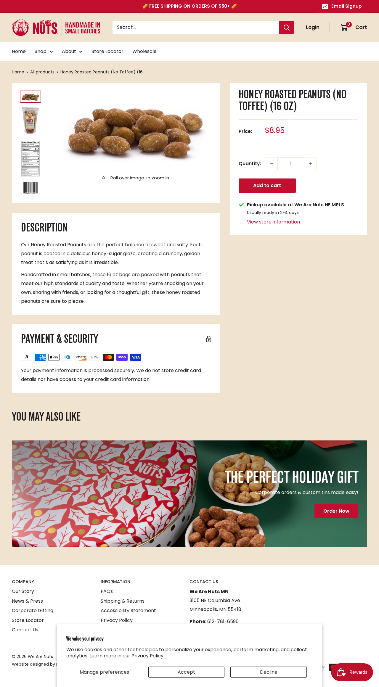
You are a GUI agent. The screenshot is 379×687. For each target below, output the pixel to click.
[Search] (286, 27)
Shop (40, 51)
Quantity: (250, 163)
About (69, 51)
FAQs (107, 591)
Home (19, 51)
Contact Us (25, 629)
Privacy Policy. (147, 655)
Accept (186, 672)
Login (312, 27)
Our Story (23, 591)
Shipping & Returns (122, 601)
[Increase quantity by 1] (310, 163)
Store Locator (107, 51)
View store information (273, 221)
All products (42, 72)
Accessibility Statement (128, 610)
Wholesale (144, 51)
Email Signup (346, 6)
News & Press (27, 601)
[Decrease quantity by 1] (271, 163)
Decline (268, 672)
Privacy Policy (117, 620)
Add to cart (267, 185)
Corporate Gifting (32, 610)
